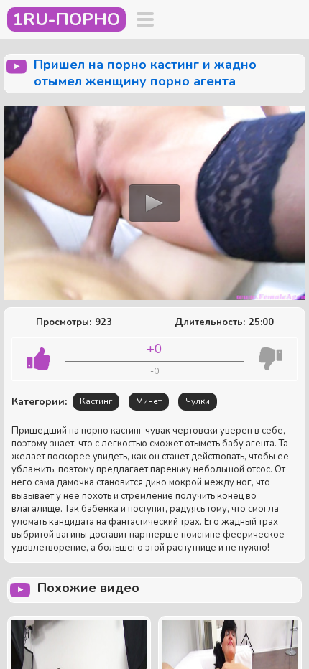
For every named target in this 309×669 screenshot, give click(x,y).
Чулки (197, 401)
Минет (149, 401)
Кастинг (96, 401)
